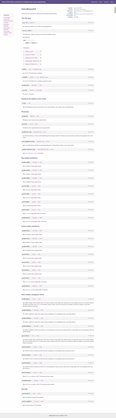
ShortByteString (43, 149)
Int (33, 336)
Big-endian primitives (6, 25)
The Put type (7, 17)
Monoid (28, 64)
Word (34, 299)
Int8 (31, 124)
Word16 (35, 162)
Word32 (35, 170)
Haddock (57, 415)
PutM (31, 22)
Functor (28, 54)
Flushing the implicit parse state (8, 20)
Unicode (6, 34)
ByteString (37, 69)
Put (30, 69)
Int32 (34, 194)
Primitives (6, 22)
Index (111, 2)
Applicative (29, 58)
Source (100, 2)
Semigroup (29, 61)
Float (34, 209)
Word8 (32, 116)
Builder (34, 85)
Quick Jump (94, 2)
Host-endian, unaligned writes (8, 31)
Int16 (34, 186)
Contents (106, 2)
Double (35, 217)
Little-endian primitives (7, 28)
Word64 (35, 178)
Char (34, 393)
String (36, 401)
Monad (27, 51)
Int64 (34, 202)
